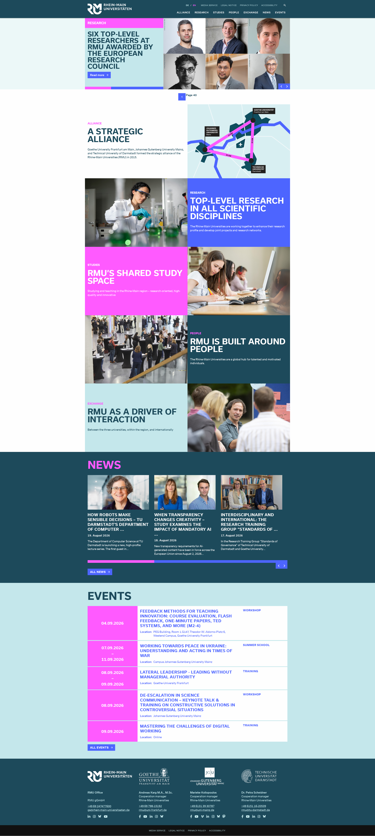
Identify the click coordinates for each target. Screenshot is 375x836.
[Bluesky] (101, 817)
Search (285, 5)
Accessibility (269, 5)
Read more (97, 75)
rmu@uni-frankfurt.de (153, 810)
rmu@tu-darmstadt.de (255, 810)
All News (98, 572)
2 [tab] (124, 88)
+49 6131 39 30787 (202, 806)
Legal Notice (229, 5)
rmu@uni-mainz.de (202, 810)
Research (202, 12)
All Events (99, 747)
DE (187, 5)
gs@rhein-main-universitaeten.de (108, 810)
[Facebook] (141, 817)
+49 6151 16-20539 (253, 806)
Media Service (209, 5)
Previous (281, 86)
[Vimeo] (203, 817)
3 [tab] (150, 88)
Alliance (183, 12)
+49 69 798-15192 (150, 806)
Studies (218, 12)
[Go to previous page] (182, 96)
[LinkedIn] (90, 817)
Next (287, 86)
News (267, 12)
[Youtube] (107, 817)
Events (280, 12)
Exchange (251, 12)
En (194, 5)
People (234, 12)
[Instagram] (95, 817)
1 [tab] (98, 88)
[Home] (110, 9)
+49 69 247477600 (99, 806)
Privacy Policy (249, 5)
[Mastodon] (225, 817)
